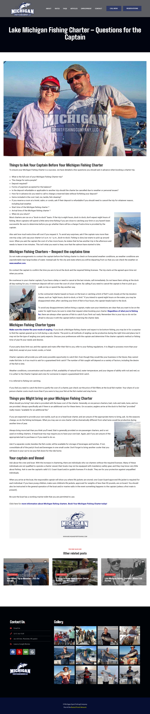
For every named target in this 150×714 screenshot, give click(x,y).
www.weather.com (17, 263)
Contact (98, 8)
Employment (86, 8)
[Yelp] (19, 652)
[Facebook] (13, 652)
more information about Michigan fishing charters (44, 504)
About (48, 8)
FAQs (65, 8)
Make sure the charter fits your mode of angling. (31, 329)
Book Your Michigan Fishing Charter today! (87, 504)
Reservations (132, 8)
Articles (73, 8)
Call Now (114, 8)
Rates (57, 8)
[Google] (32, 652)
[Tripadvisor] (26, 652)
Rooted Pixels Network (78, 707)
